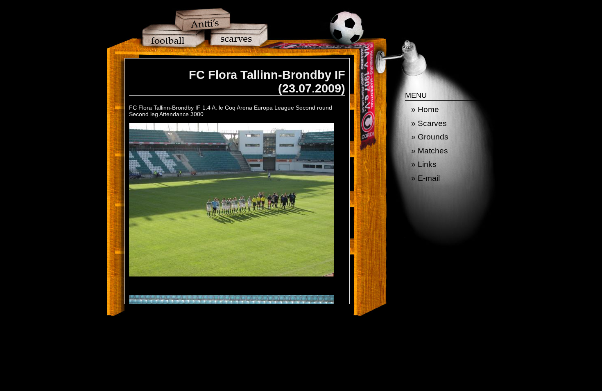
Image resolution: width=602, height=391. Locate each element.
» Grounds (429, 137)
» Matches (429, 150)
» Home (425, 109)
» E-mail (425, 178)
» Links (424, 164)
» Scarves (429, 123)
